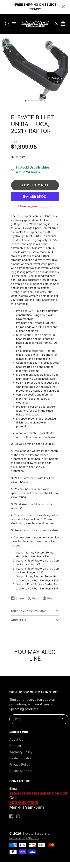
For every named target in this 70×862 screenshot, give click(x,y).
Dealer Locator (20, 758)
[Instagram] (18, 816)
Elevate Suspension (37, 833)
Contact (15, 746)
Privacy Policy (19, 764)
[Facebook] (11, 816)
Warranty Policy (20, 752)
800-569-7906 (23, 802)
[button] (25, 100)
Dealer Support (20, 771)
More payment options (35, 206)
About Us (16, 739)
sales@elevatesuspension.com (38, 793)
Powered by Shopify (24, 838)
